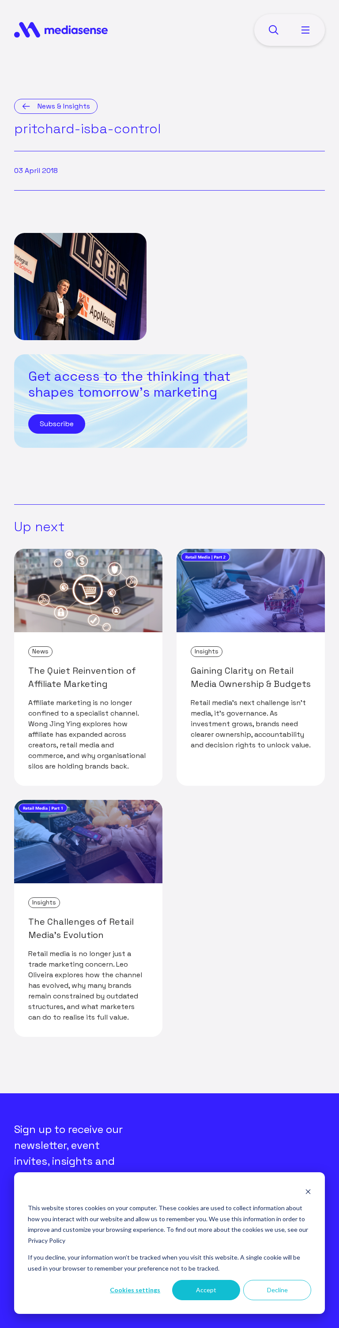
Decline (277, 1290)
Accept (206, 1290)
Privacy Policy (46, 1240)
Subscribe (57, 423)
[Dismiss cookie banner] (308, 1191)
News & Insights (64, 106)
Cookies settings (135, 1290)
